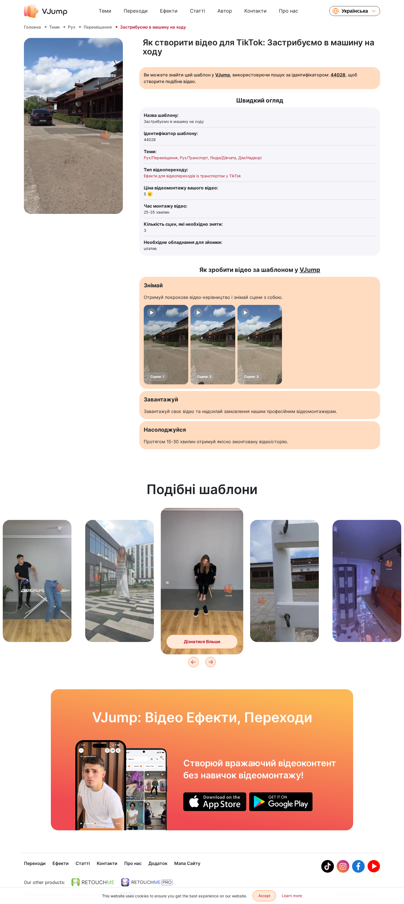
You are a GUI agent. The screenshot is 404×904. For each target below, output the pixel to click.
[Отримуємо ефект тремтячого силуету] (100, 785)
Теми (105, 11)
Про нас (288, 11)
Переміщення (98, 27)
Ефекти (169, 11)
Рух (71, 27)
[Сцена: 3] (259, 344)
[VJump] (45, 11)
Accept (264, 896)
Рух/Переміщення (161, 157)
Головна (32, 27)
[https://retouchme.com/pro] (147, 882)
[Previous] (193, 662)
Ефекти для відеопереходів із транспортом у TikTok (192, 175)
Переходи (136, 11)
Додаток (157, 863)
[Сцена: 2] (212, 344)
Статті (197, 11)
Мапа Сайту (187, 863)
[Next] (210, 662)
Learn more (292, 895)
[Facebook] (358, 866)
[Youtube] (373, 866)
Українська (355, 11)
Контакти (255, 11)
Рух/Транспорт (194, 157)
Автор (224, 11)
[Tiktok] (327, 866)
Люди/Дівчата (223, 157)
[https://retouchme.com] (92, 882)
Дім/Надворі (250, 157)
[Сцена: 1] (166, 344)
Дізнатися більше (37, 629)
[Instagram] (343, 866)
